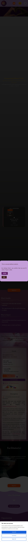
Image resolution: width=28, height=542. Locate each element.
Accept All (14, 532)
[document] (14, 271)
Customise (14, 535)
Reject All (14, 539)
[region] (14, 531)
